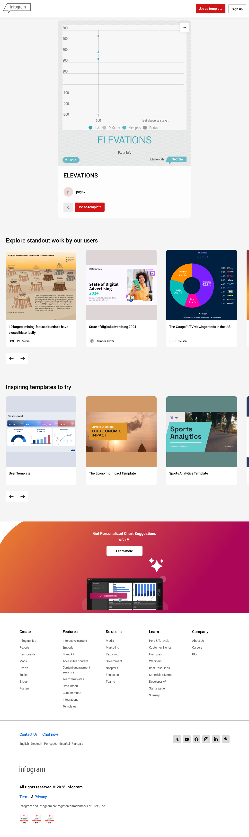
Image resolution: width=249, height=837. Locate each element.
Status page (157, 688)
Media (110, 640)
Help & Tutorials (159, 640)
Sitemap (154, 695)
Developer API (158, 681)
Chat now (50, 734)
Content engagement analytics (76, 670)
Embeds (68, 647)
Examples (155, 654)
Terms (24, 796)
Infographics (27, 640)
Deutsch (36, 743)
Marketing (112, 647)
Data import (70, 686)
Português (50, 743)
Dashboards (27, 654)
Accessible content (75, 661)
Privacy (41, 796)
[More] (184, 27)
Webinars (155, 661)
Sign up (237, 9)
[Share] (68, 207)
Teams (110, 681)
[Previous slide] (11, 358)
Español (64, 743)
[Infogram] (17, 8)
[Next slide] (22, 358)
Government (114, 661)
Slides (23, 681)
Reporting (112, 654)
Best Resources (159, 668)
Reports (24, 647)
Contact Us (28, 734)
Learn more (124, 551)
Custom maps (72, 693)
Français (77, 743)
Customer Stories (160, 647)
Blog (195, 654)
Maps (23, 661)
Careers (197, 647)
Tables (23, 675)
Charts (23, 668)
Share (72, 160)
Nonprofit (112, 668)
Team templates (73, 679)
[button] (95, 127)
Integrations (70, 699)
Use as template (211, 8)
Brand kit (68, 654)
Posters (24, 688)
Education (112, 675)
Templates (70, 706)
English (24, 743)
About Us (198, 640)
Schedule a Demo (160, 675)
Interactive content (75, 640)
